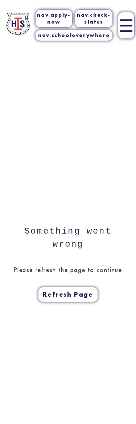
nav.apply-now (53, 18)
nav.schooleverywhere (74, 35)
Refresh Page (68, 294)
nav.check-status (94, 18)
